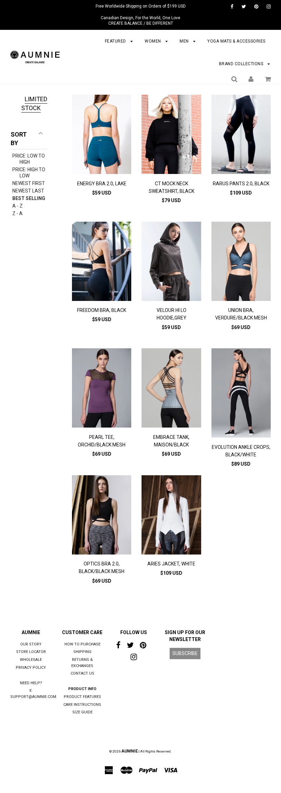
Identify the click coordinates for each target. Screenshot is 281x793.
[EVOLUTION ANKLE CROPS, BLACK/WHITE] (241, 394)
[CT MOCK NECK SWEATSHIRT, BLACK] (171, 135)
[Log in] (251, 79)
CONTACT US (82, 673)
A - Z (17, 206)
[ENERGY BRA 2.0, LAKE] (101, 135)
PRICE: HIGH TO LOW (28, 172)
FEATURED (116, 41)
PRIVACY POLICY (31, 667)
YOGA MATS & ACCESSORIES (236, 41)
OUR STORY (30, 644)
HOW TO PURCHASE (82, 644)
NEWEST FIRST (28, 183)
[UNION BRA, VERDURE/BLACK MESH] (241, 262)
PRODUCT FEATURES (82, 697)
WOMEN (153, 41)
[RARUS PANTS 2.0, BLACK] (241, 135)
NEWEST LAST (28, 191)
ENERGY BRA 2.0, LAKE (101, 183)
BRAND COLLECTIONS (242, 63)
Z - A (17, 213)
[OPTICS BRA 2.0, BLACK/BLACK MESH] (101, 516)
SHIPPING (82, 652)
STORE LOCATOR (31, 652)
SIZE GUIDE (82, 712)
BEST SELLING (28, 198)
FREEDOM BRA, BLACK (101, 310)
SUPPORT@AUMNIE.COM (33, 697)
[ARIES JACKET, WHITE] (171, 516)
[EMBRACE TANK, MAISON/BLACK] (171, 389)
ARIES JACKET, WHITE (171, 564)
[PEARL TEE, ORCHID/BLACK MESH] (101, 389)
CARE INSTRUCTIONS (82, 704)
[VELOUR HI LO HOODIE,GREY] (171, 262)
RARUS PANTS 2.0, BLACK (241, 183)
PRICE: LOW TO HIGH (28, 159)
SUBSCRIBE (185, 653)
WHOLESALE (31, 659)
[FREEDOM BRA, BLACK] (101, 262)
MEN (185, 41)
